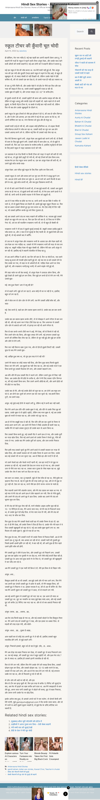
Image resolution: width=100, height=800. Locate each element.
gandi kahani (13, 769)
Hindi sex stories (83, 173)
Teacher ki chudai (52, 769)
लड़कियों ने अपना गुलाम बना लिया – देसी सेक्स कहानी (31, 724)
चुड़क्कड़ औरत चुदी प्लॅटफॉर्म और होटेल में (26, 721)
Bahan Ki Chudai (83, 121)
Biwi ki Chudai (82, 130)
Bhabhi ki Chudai (83, 126)
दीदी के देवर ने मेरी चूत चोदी (21, 730)
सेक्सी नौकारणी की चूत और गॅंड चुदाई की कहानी (22, 774)
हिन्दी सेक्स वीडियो (81, 167)
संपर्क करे (24, 17)
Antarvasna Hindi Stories (18, 766)
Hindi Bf (79, 179)
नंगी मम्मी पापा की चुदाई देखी (21, 727)
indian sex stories (26, 769)
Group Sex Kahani (83, 134)
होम (15, 17)
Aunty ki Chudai (82, 117)
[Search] (91, 32)
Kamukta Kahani (83, 145)
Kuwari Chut (39, 769)
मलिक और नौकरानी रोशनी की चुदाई (18, 772)
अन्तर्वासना (35, 17)
